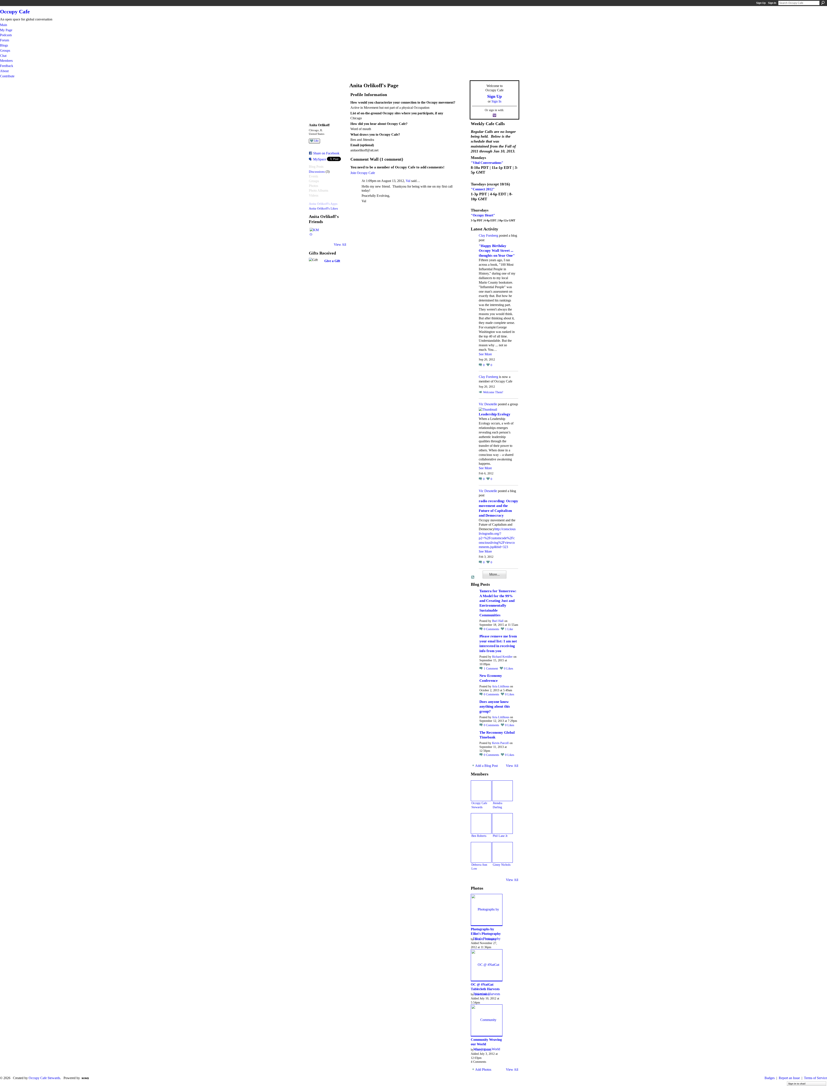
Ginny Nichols (501, 864)
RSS (473, 577)
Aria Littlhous (500, 686)
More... (494, 574)
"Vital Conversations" (487, 163)
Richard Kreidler (502, 656)
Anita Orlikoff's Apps (323, 203)
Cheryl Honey (483, 1049)
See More (485, 354)
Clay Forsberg (488, 235)
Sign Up (761, 3)
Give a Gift (332, 261)
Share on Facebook (326, 153)
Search (823, 3)
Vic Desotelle (488, 404)
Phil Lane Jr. (500, 835)
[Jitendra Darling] (502, 790)
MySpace (319, 159)
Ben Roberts (478, 835)
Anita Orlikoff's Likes (323, 208)
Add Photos (483, 1069)
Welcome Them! (493, 392)
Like (316, 140)
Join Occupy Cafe (362, 173)
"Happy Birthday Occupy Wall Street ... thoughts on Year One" (497, 251)
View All (340, 244)
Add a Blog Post (486, 766)
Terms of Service (815, 1078)
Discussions (317, 171)
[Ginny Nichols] (502, 852)
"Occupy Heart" (483, 215)
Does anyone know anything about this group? (494, 706)
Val (408, 181)
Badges (770, 1078)
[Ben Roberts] (481, 823)
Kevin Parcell (500, 743)
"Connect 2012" (483, 189)
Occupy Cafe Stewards (44, 1078)
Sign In (772, 3)
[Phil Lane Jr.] (502, 823)
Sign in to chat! (797, 1083)
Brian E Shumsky (485, 939)
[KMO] (315, 233)
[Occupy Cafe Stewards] (481, 790)
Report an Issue (789, 1078)
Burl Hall (498, 621)
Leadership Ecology (494, 414)
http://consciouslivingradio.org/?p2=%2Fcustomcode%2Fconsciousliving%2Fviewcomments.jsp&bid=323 (497, 538)
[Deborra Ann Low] (481, 852)
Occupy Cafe (15, 11)
